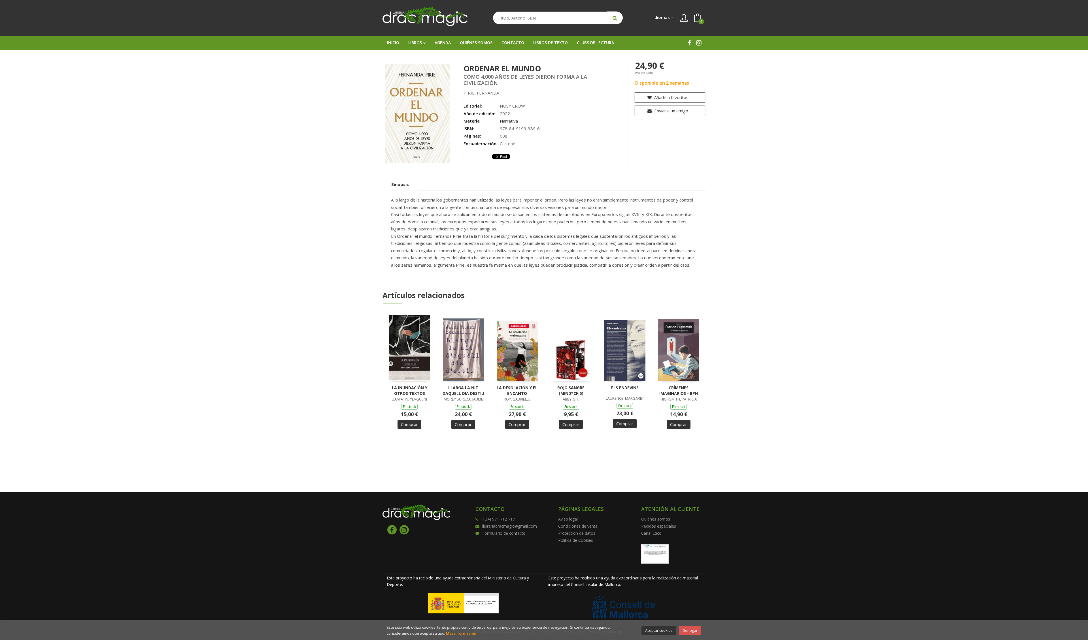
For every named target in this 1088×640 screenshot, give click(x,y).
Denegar (690, 630)
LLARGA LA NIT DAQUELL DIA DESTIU (463, 390)
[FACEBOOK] (689, 42)
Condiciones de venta (578, 526)
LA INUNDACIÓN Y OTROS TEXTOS (409, 390)
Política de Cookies (575, 540)
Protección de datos (576, 533)
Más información (461, 633)
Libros (415, 42)
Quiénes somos (655, 519)
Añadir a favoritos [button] (670, 97)
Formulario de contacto (504, 533)
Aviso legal (568, 519)
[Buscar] (615, 18)
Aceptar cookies (659, 630)
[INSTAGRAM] (699, 42)
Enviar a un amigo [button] (670, 111)
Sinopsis (400, 184)
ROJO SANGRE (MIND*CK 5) (571, 390)
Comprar (409, 424)
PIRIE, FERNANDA (481, 93)
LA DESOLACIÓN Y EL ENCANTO (517, 390)
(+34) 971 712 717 (498, 519)
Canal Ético (651, 533)
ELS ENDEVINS (625, 387)
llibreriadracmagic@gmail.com (509, 526)
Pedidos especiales (658, 526)
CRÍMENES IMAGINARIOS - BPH (678, 390)
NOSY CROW (512, 106)
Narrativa (509, 121)
